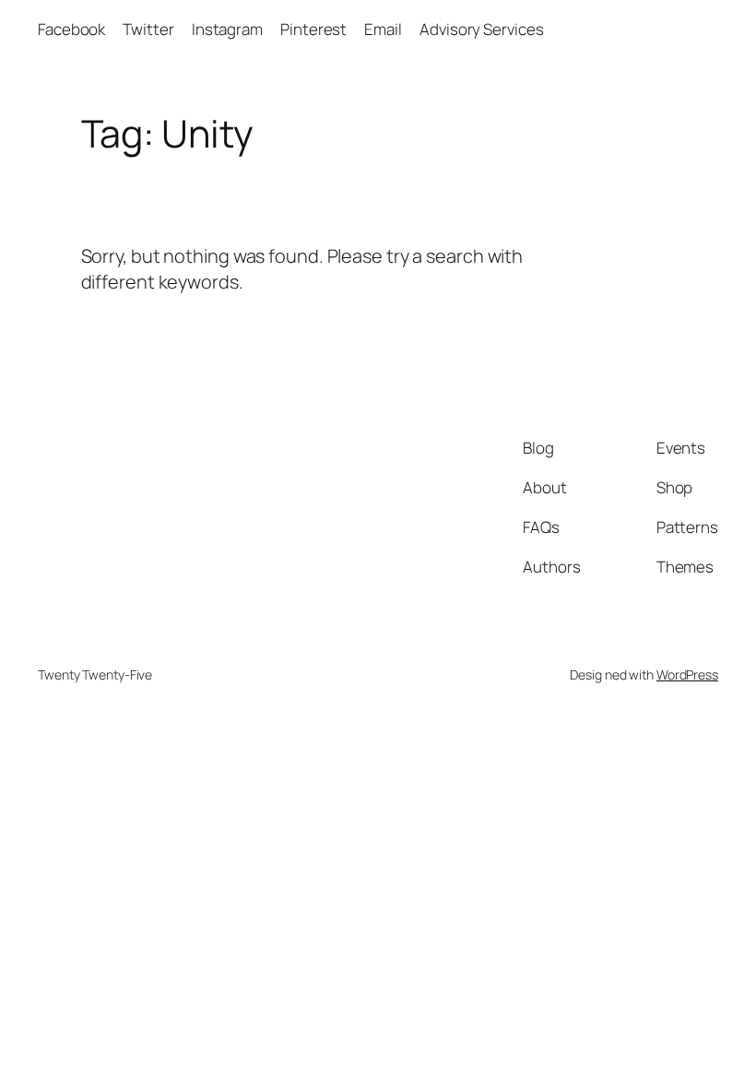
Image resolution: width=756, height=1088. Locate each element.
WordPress (687, 674)
